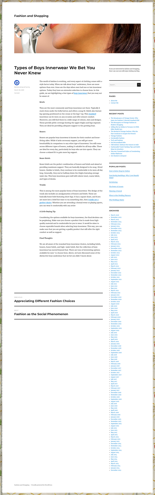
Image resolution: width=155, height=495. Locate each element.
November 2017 (116, 370)
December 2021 (116, 273)
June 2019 (114, 335)
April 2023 (114, 239)
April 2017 (114, 384)
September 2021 (116, 279)
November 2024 (116, 222)
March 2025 (115, 219)
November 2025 (116, 217)
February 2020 (116, 317)
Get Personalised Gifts (118, 142)
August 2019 (115, 330)
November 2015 (116, 421)
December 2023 (116, 228)
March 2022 (115, 266)
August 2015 (115, 426)
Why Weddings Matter (116, 200)
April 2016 (114, 410)
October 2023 (115, 233)
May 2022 (114, 262)
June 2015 (114, 430)
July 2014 (114, 455)
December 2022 (116, 248)
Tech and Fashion (117, 140)
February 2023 (115, 244)
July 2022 (114, 257)
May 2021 (114, 288)
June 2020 (114, 308)
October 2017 (115, 373)
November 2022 (116, 251)
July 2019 (114, 333)
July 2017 (114, 379)
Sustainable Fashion (117, 138)
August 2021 (115, 282)
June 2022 (114, 259)
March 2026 (115, 215)
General (17, 93)
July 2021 (114, 284)
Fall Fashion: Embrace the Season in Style (125, 145)
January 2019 (115, 344)
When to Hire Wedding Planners (120, 195)
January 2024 (115, 226)
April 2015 (114, 435)
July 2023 (114, 235)
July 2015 (114, 428)
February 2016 (115, 415)
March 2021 (115, 290)
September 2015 (116, 424)
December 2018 (116, 346)
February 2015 (115, 439)
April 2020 (114, 313)
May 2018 (114, 359)
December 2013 (116, 470)
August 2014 (115, 452)
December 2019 (116, 321)
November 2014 (116, 446)
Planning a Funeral (115, 191)
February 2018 (115, 364)
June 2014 (114, 457)
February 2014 (115, 466)
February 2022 (116, 268)
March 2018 (115, 361)
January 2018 (115, 366)
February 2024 (116, 224)
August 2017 (115, 377)
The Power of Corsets (116, 187)
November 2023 (116, 231)
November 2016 (116, 395)
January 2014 (115, 468)
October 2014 (115, 448)
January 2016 (115, 417)
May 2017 (114, 381)
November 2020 (116, 299)
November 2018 (116, 348)
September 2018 (116, 353)
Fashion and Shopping (31, 16)
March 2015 (115, 437)
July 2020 (114, 306)
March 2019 (115, 341)
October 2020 (115, 302)
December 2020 (116, 297)
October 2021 (115, 277)
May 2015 (114, 432)
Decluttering (113, 182)
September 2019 (116, 328)
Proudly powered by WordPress (41, 485)
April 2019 (114, 339)
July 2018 (114, 355)
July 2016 (114, 404)
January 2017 (115, 390)
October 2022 (115, 253)
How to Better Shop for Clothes (119, 171)
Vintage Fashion (116, 136)
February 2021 (115, 293)
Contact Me (114, 103)
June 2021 (114, 286)
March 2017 (115, 386)
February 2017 (115, 388)
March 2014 (115, 463)
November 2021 (116, 275)
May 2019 (114, 337)
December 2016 (116, 392)
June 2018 (114, 357)
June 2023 (114, 237)
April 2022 (114, 264)
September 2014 (116, 450)
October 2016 (115, 397)
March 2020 (115, 315)
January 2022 (115, 270)
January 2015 (115, 441)
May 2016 (114, 408)
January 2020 (115, 319)
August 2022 (115, 255)
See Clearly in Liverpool (118, 156)
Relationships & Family (22, 87)
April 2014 (114, 461)
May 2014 (114, 459)
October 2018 (115, 350)
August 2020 (115, 304)
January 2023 (115, 246)
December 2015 (116, 419)
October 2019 (115, 326)
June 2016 (114, 406)
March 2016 (115, 412)
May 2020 (114, 310)
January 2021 (115, 295)
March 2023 (115, 242)
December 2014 (116, 444)
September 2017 (116, 375)
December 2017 (116, 368)
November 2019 (116, 324)
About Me (114, 101)
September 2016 (116, 399)
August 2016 (115, 401)
